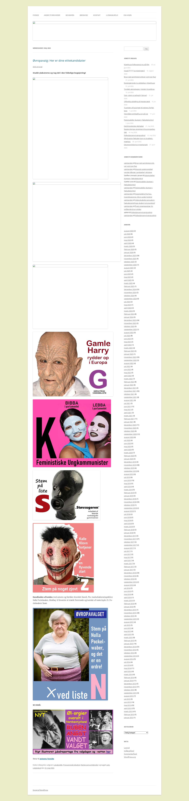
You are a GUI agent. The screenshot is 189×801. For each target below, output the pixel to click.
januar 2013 (128, 717)
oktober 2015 (129, 616)
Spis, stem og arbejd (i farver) (135, 95)
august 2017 (128, 548)
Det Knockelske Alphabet (134, 126)
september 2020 (130, 434)
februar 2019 (129, 493)
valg (108, 765)
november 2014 (130, 650)
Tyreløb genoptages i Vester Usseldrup (139, 89)
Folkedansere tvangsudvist (134, 135)
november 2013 (130, 687)
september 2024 (130, 299)
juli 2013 (127, 699)
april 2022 (128, 376)
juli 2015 (127, 625)
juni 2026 (127, 237)
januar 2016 (128, 607)
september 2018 (130, 508)
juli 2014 (127, 662)
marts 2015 (128, 637)
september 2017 (130, 545)
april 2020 (128, 449)
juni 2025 (127, 274)
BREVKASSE (84, 15)
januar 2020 (128, 459)
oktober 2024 (129, 295)
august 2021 (128, 400)
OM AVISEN (128, 15)
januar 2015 (128, 643)
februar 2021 (129, 419)
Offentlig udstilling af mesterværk (137, 101)
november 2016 (130, 576)
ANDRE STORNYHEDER (52, 15)
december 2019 (130, 462)
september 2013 (130, 693)
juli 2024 (127, 302)
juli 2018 (127, 514)
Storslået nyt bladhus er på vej (136, 114)
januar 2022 (128, 385)
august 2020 (128, 437)
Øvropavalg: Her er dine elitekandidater (59, 60)
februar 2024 (129, 314)
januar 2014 (128, 680)
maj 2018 (127, 520)
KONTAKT (96, 15)
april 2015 (128, 634)
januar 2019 (128, 496)
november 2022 (130, 357)
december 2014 (130, 647)
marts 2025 (128, 283)
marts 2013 (128, 711)
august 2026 (128, 231)
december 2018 (130, 499)
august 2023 (128, 332)
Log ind (127, 748)
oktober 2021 (129, 394)
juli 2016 (127, 588)
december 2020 (130, 425)
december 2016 (130, 573)
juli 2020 (127, 440)
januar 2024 (128, 317)
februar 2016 (129, 603)
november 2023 (130, 323)
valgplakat (37, 768)
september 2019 (130, 471)
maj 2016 (127, 594)
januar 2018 (128, 533)
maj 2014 (127, 668)
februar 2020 (129, 456)
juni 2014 (127, 665)
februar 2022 (129, 382)
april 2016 (128, 597)
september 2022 (130, 360)
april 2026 (128, 243)
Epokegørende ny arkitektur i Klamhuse (139, 83)
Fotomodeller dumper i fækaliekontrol (139, 120)
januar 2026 (128, 252)
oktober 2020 (129, 431)
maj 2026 (127, 240)
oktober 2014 (129, 653)
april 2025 (128, 280)
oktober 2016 (129, 579)
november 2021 (130, 391)
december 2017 (130, 536)
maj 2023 (127, 342)
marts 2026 (128, 246)
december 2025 (130, 255)
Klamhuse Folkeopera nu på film (136, 64)
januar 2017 (128, 570)
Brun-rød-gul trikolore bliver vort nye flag (140, 77)
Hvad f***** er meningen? (134, 71)
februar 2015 (129, 640)
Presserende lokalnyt (71, 765)
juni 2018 (127, 517)
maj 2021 (127, 409)
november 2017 (130, 539)
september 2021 (130, 397)
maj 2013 (127, 705)
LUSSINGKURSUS (112, 15)
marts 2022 (128, 379)
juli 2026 (127, 234)
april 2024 (128, 308)
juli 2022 (127, 366)
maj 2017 (127, 557)
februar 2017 (129, 566)
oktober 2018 (129, 505)
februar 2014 (129, 677)
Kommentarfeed (130, 754)
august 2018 (128, 511)
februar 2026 (129, 249)
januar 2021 (128, 422)
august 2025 (128, 268)
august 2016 (128, 585)
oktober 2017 (129, 542)
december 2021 (130, 388)
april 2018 (128, 523)
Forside (36, 15)
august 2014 (128, 659)
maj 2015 (127, 631)
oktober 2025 (129, 262)
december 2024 (130, 289)
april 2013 (128, 708)
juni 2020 (127, 443)
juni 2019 (127, 480)
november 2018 (130, 502)
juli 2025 (127, 271)
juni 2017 (127, 554)
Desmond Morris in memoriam (136, 144)
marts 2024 (128, 311)
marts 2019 (128, 489)
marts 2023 (128, 348)
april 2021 (128, 412)
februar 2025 (129, 286)
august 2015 (128, 622)
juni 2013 (127, 702)
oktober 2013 (129, 690)
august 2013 (128, 696)
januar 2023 (128, 354)
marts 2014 (128, 674)
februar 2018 (129, 530)
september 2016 (130, 582)
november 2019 (130, 465)
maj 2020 (127, 446)
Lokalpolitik (58, 765)
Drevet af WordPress (40, 790)
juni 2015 (127, 628)
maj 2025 (127, 277)
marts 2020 (128, 453)
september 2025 (130, 265)
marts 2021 (128, 416)
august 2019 (128, 474)
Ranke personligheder (89, 765)
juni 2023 (127, 339)
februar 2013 (129, 714)
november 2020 (130, 428)
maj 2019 (127, 483)
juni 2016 (127, 591)
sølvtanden (128, 163)
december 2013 (130, 684)
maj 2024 (127, 305)
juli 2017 (127, 551)
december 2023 (130, 320)
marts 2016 (128, 600)
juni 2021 (127, 406)
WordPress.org (130, 757)
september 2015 (130, 619)
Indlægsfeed (129, 751)
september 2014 (130, 656)
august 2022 (128, 363)
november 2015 (130, 613)
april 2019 (128, 486)
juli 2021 (127, 403)
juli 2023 (127, 335)
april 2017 (128, 560)
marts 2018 (128, 526)
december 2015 (130, 610)
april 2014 (128, 671)
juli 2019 (127, 477)
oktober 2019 (129, 468)
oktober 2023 (129, 326)
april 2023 (128, 345)
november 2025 (130, 258)
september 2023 (130, 329)
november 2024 (130, 292)
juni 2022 (127, 369)
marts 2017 (128, 563)
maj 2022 (127, 372)
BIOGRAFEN (70, 15)
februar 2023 (129, 351)
